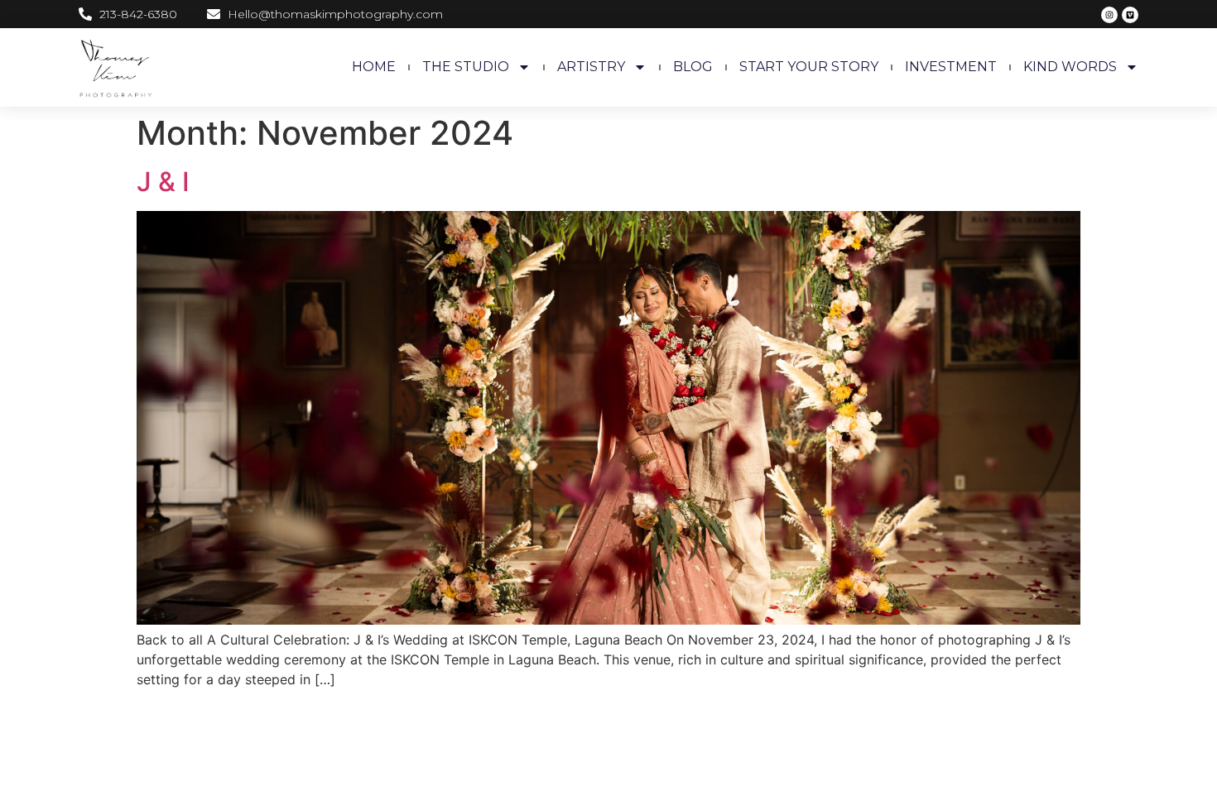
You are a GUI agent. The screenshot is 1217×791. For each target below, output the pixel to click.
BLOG (693, 66)
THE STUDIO (465, 66)
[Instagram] (1109, 15)
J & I (163, 181)
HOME (374, 66)
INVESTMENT (951, 66)
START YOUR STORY (808, 66)
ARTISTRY (591, 66)
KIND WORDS (1070, 66)
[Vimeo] (1130, 15)
